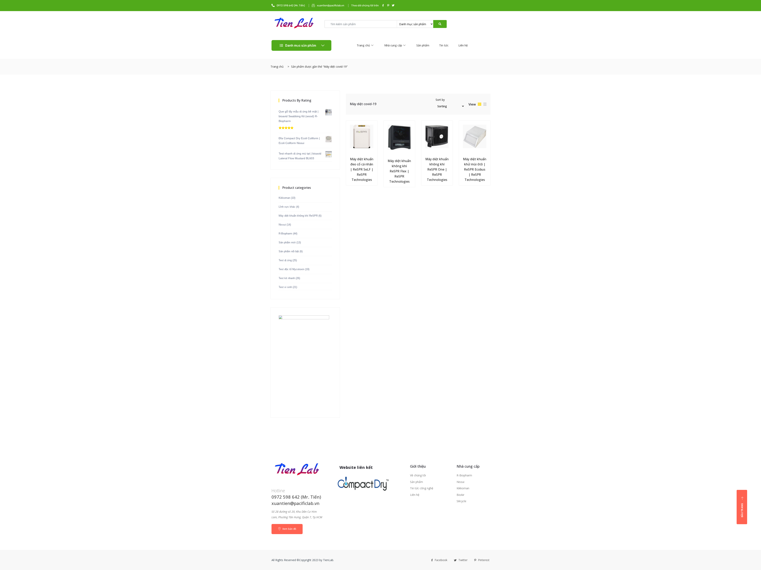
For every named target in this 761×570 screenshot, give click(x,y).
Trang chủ (363, 45)
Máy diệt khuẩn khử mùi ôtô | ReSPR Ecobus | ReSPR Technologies (474, 169)
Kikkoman (284, 197)
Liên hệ (463, 45)
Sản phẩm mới (287, 242)
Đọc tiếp (353, 158)
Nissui (282, 224)
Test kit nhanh (287, 278)
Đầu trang (742, 510)
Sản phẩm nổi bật (289, 251)
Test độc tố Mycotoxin (291, 269)
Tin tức (443, 45)
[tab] (479, 104)
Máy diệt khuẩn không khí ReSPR (298, 215)
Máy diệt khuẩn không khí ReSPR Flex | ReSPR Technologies (399, 171)
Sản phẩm (422, 45)
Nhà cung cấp (393, 45)
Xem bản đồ (289, 529)
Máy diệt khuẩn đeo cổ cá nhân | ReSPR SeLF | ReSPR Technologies (361, 169)
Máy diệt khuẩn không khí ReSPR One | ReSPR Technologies (437, 169)
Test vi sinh (285, 287)
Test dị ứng (285, 260)
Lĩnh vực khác (287, 206)
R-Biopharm (285, 233)
